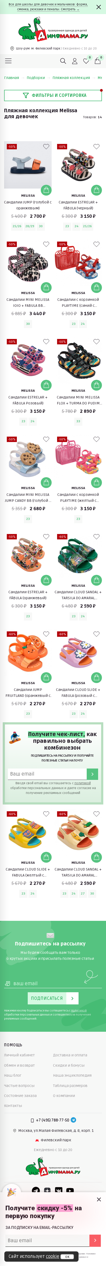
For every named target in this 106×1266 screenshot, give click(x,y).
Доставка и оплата (70, 1055)
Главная (11, 77)
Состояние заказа (20, 1095)
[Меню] (8, 61)
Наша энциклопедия (72, 1075)
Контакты (13, 1105)
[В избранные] (46, 146)
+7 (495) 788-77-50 (52, 1120)
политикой (82, 783)
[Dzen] (47, 1190)
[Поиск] (63, 61)
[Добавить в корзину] (46, 190)
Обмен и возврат (19, 1065)
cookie (52, 1256)
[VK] (58, 1190)
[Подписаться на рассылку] (95, 1241)
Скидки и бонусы (69, 1065)
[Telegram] (73, 1120)
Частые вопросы (19, 1085)
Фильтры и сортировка (59, 95)
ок (67, 1257)
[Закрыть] (98, 7)
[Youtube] (70, 1190)
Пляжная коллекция (71, 77)
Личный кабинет (19, 1055)
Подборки (36, 77)
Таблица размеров (70, 1085)
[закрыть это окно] (99, 1199)
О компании (64, 1095)
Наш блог (12, 1075)
